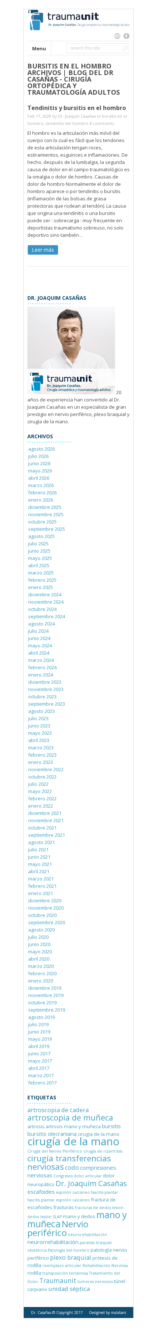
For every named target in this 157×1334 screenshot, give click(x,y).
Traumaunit (57, 1280)
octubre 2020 (42, 915)
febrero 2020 (42, 973)
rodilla (34, 1273)
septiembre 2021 (46, 835)
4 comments (101, 123)
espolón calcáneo (73, 1192)
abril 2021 (38, 871)
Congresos (63, 1175)
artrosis (36, 1126)
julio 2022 (38, 784)
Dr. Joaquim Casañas (91, 1183)
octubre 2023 (42, 696)
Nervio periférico (57, 1228)
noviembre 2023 (46, 689)
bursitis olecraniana (52, 1133)
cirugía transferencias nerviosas (69, 1162)
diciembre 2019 (44, 988)
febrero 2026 (42, 492)
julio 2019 (38, 1024)
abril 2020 (38, 959)
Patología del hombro (68, 1250)
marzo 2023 (41, 747)
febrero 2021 (42, 886)
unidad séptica (69, 1288)
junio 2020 (39, 944)
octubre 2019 (42, 1002)
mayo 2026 (40, 470)
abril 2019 (38, 1046)
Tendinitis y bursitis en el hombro (76, 108)
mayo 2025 (40, 558)
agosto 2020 (41, 929)
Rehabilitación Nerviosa (105, 1265)
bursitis (111, 1126)
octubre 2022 (42, 776)
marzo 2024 (41, 660)
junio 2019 (39, 1031)
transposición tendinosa (65, 1273)
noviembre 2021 (46, 820)
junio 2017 (39, 1053)
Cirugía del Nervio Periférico (54, 1151)
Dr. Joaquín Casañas (77, 116)
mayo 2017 (40, 1061)
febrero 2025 (42, 580)
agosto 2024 (41, 623)
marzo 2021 (41, 878)
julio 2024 (38, 631)
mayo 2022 (40, 791)
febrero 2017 (42, 1082)
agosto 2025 (41, 536)
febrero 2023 (42, 755)
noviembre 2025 (46, 514)
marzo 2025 (41, 572)
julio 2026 (38, 456)
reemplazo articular (61, 1265)
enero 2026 (40, 500)
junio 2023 (39, 725)
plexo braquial (70, 1257)
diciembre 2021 (44, 813)
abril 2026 (38, 478)
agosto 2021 (41, 842)
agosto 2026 (41, 449)
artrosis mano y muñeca (73, 1126)
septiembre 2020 (46, 922)
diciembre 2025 (44, 507)
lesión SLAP (51, 1216)
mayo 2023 (40, 733)
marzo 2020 (41, 966)
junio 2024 (39, 638)
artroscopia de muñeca (70, 1117)
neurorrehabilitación (52, 1241)
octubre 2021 (42, 827)
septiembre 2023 (46, 704)
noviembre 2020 (46, 908)
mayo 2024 (40, 645)
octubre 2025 (42, 521)
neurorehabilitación (87, 1234)
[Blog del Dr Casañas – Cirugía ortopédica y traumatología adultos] (78, 37)
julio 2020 (38, 937)
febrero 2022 (42, 798)
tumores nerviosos (95, 1281)
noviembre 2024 (46, 602)
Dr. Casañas (41, 1312)
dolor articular (88, 1175)
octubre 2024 (42, 609)
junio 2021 (39, 857)
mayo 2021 (40, 864)
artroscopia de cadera (58, 1110)
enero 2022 (40, 806)
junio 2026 (39, 463)
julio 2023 (38, 718)
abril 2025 (38, 565)
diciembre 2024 (44, 594)
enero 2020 (40, 980)
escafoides (41, 1191)
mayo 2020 (40, 951)
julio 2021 (38, 849)
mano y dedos (79, 1216)
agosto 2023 (41, 711)
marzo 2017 (41, 1075)
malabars (118, 1312)
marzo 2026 (41, 485)
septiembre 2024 (46, 616)
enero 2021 (40, 893)
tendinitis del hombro (67, 123)
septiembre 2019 (46, 1010)
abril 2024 (38, 653)
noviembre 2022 (46, 769)
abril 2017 (38, 1068)
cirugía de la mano (73, 1141)
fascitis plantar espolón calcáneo (58, 1199)
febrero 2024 (42, 667)
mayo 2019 (40, 1039)
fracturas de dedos (93, 1207)
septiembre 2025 (46, 529)
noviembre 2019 (46, 995)
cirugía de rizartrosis (102, 1151)
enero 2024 (40, 674)
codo (72, 1167)
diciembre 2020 (44, 900)
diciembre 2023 (44, 682)
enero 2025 (40, 587)
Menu (39, 48)
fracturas (63, 1207)
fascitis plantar (104, 1192)
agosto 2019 (41, 1017)
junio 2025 (39, 551)
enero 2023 (40, 762)
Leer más (43, 249)
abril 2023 (38, 740)
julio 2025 (38, 543)
